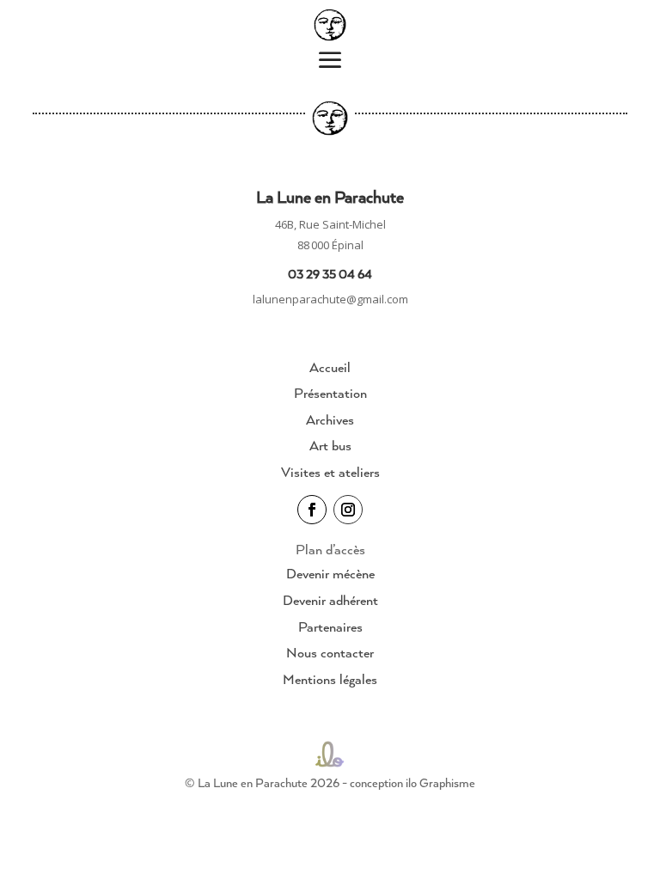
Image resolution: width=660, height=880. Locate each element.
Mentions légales (330, 678)
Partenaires (330, 626)
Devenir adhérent (330, 599)
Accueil (330, 367)
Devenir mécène (330, 573)
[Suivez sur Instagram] (348, 509)
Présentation (330, 392)
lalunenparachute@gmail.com (330, 299)
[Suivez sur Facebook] (312, 509)
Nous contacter (330, 652)
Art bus (330, 445)
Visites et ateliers (330, 471)
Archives (330, 419)
